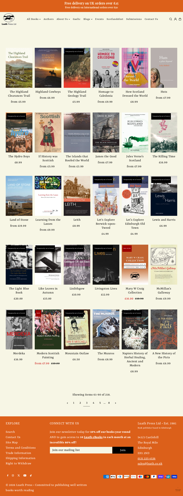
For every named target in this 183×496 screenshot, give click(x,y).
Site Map (12, 442)
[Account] (175, 19)
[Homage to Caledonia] (106, 68)
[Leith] (77, 196)
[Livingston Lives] (106, 265)
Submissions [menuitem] (134, 19)
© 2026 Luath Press (19, 485)
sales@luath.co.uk (150, 463)
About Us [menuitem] (62, 19)
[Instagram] (13, 475)
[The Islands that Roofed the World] (77, 132)
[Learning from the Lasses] (48, 196)
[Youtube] (24, 475)
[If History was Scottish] (48, 132)
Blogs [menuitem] (86, 19)
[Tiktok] (31, 475)
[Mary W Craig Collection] (135, 265)
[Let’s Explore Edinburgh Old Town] (135, 196)
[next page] (115, 403)
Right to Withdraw (18, 463)
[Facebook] (7, 475)
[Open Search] (170, 19)
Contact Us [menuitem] (151, 19)
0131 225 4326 (147, 458)
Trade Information (18, 453)
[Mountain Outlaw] (77, 329)
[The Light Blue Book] (19, 265)
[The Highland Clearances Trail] (19, 68)
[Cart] (180, 19)
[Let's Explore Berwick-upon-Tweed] (106, 196)
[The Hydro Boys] (19, 132)
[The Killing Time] (164, 132)
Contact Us (13, 437)
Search (10, 432)
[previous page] (67, 403)
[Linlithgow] (77, 265)
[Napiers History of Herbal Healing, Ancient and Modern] (135, 329)
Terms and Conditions (21, 447)
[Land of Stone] (19, 196)
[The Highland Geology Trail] (77, 68)
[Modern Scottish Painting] (48, 329)
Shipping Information (20, 458)
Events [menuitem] (99, 19)
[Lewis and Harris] (164, 196)
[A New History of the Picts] (164, 329)
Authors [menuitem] (49, 19)
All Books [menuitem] (33, 19)
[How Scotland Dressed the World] (135, 68)
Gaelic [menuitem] (77, 19)
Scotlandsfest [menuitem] (115, 19)
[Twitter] (19, 475)
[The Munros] (106, 329)
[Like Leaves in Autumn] (48, 265)
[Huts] (164, 68)
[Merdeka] (19, 329)
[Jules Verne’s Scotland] (135, 132)
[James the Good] (106, 132)
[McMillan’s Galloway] (164, 265)
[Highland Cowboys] (48, 68)
